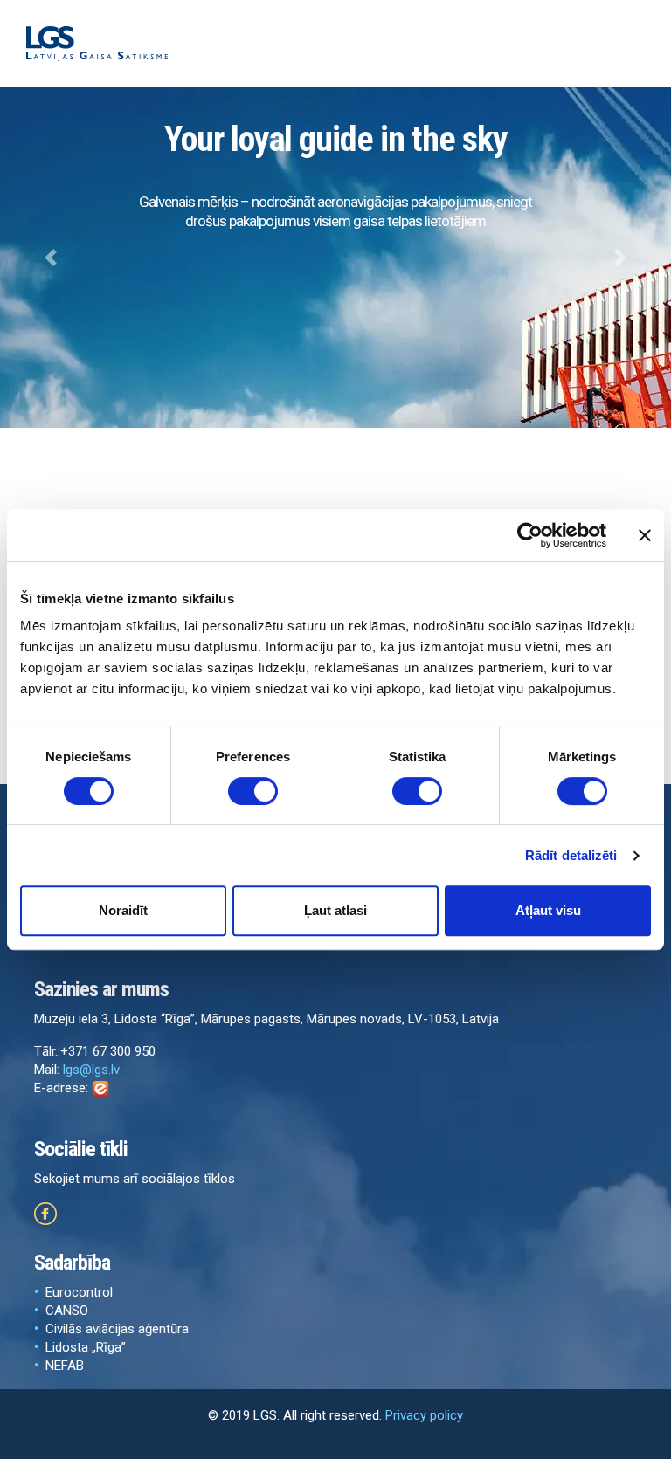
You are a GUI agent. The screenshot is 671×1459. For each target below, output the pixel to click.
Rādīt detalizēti (571, 855)
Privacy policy (424, 1415)
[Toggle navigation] (626, 44)
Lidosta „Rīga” (85, 1347)
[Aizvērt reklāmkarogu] (645, 535)
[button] (50, 257)
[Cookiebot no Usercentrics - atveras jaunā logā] (529, 535)
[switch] (253, 791)
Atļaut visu (548, 910)
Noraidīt (123, 910)
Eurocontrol (79, 1292)
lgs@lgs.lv (91, 1069)
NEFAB (64, 1365)
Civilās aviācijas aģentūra (117, 1329)
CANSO (66, 1310)
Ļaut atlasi (335, 910)
